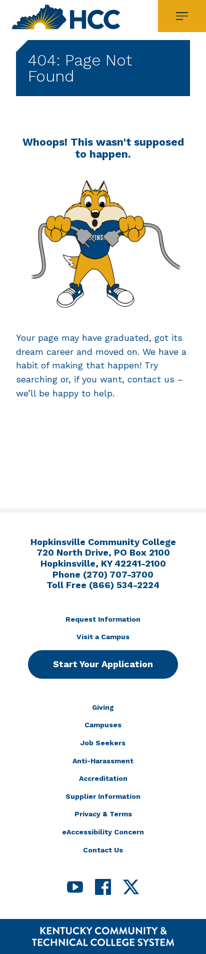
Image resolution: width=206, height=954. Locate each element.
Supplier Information (103, 796)
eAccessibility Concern (103, 832)
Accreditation (103, 778)
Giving (103, 707)
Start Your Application (103, 664)
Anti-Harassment (103, 761)
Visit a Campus (103, 637)
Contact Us (103, 850)
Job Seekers (103, 743)
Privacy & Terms (103, 814)
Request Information (103, 619)
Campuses (103, 725)
